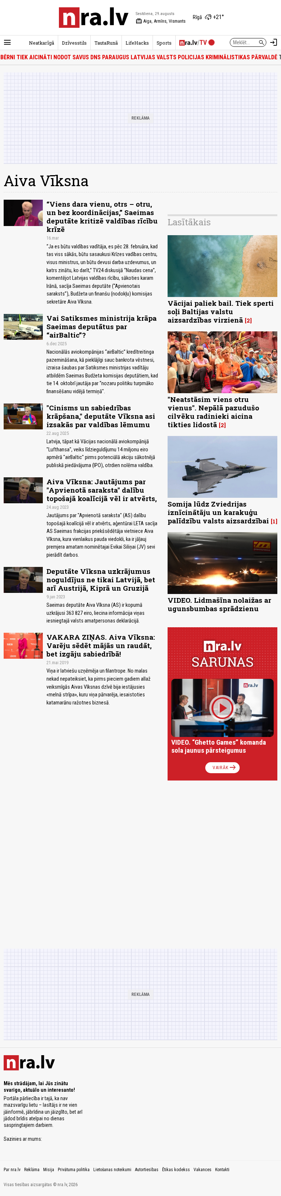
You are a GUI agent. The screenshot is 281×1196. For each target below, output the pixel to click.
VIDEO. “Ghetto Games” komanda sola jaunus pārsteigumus (218, 746)
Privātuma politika (74, 1169)
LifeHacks (137, 43)
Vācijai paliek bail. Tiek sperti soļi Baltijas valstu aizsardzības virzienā (221, 311)
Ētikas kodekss (176, 1169)
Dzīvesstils (74, 43)
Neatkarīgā (41, 43)
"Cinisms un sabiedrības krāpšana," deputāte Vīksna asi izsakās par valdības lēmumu (100, 416)
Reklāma (32, 1169)
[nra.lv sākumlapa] (93, 17)
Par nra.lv (12, 1169)
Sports (164, 43)
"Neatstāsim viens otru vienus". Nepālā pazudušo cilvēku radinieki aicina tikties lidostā (213, 412)
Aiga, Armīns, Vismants (161, 21)
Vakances (202, 1169)
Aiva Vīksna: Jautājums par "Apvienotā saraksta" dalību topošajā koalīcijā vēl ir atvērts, (101, 490)
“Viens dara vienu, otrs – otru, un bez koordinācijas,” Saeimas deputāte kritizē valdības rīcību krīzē (102, 216)
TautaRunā (106, 43)
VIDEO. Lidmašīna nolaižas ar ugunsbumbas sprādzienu (219, 604)
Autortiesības (146, 1169)
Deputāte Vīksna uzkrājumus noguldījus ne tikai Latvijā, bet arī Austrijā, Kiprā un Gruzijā (100, 580)
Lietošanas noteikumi (112, 1169)
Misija (48, 1169)
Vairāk (225, 768)
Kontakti (222, 1169)
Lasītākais (189, 222)
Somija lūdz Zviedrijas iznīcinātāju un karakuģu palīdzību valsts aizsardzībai (218, 512)
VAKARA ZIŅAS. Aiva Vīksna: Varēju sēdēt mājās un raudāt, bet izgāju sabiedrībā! (100, 645)
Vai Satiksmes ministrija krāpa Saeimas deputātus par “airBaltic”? (101, 326)
